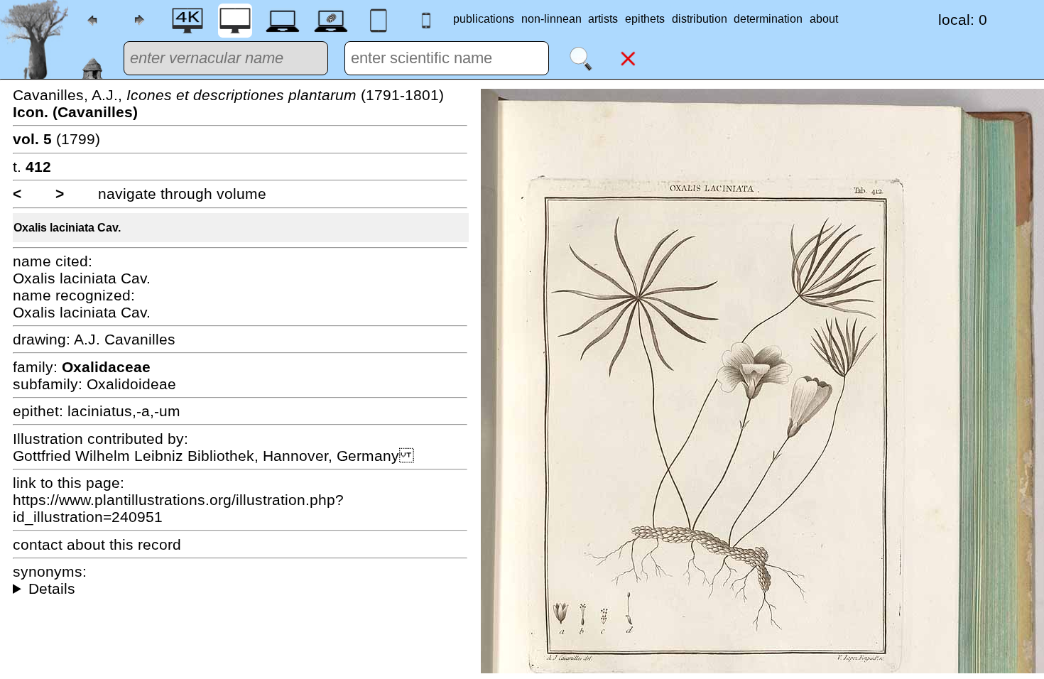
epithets (645, 19)
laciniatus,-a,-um (123, 411)
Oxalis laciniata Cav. (67, 228)
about (824, 19)
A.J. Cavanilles (124, 339)
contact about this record (97, 544)
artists (603, 19)
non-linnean (551, 19)
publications (483, 19)
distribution (699, 19)
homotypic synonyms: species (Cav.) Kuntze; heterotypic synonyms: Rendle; (240, 588)
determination (768, 19)
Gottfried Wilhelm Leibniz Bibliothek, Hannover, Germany (213, 455)
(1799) (56, 139)
